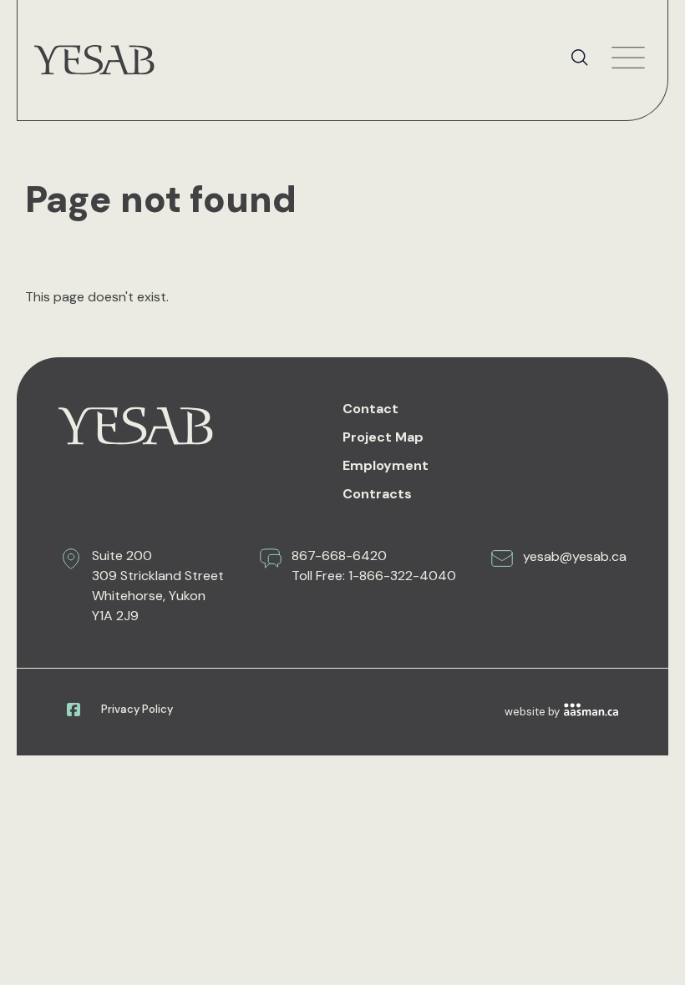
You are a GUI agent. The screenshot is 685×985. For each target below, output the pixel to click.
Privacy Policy (137, 709)
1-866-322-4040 (402, 575)
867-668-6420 (339, 555)
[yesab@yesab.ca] (502, 558)
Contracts (377, 494)
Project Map (383, 437)
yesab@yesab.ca (575, 556)
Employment (385, 465)
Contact (370, 408)
